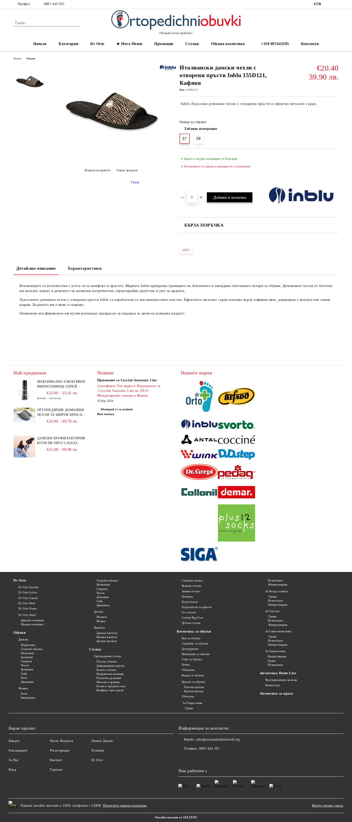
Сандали (26, 661)
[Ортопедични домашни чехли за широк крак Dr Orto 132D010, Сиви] (24, 421)
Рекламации (18, 750)
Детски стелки (191, 623)
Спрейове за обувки (195, 643)
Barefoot (99, 627)
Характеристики (85, 268)
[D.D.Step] (236, 455)
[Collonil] (199, 493)
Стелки (95, 649)
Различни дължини (109, 678)
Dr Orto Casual (28, 598)
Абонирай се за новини (116, 409)
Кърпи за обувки (193, 675)
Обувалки (188, 670)
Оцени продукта (127, 170)
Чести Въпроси (61, 741)
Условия (97, 750)
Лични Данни (102, 741)
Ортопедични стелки (107, 656)
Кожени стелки (191, 586)
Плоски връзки (194, 687)
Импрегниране (278, 584)
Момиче (102, 617)
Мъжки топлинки (32, 624)
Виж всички (105, 414)
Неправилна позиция (110, 674)
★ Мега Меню (129, 44)
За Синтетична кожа (278, 631)
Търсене (56, 769)
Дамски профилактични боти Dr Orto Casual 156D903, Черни (61, 440)
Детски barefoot (107, 641)
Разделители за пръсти (196, 607)
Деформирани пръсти (111, 666)
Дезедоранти (190, 649)
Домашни (27, 669)
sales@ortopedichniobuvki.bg (218, 739)
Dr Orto (19, 580)
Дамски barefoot (107, 633)
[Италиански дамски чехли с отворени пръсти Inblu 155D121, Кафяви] (111, 158)
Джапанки (27, 682)
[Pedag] (236, 472)
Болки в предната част (111, 686)
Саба (24, 673)
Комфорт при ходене (110, 690)
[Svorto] (236, 425)
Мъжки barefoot (107, 637)
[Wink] (199, 455)
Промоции (163, 44)
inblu (186, 250)
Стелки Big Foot (192, 617)
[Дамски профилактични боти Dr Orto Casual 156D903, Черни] (24, 456)
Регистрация (59, 750)
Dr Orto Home (27, 608)
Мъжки (23, 688)
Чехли (25, 665)
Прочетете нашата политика (125, 805)
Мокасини (27, 653)
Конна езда (272, 685)
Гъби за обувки (192, 659)
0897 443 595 (54, 4)
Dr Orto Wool (27, 615)
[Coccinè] (236, 440)
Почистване (275, 580)
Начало (40, 44)
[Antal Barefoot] (199, 440)
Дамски (23, 639)
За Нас (14, 760)
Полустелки (189, 602)
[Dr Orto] (199, 397)
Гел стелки (189, 612)
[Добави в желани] (335, 170)
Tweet (135, 182)
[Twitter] (336, 4)
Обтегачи (188, 696)
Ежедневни (28, 697)
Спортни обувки (31, 649)
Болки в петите (106, 670)
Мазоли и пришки (108, 682)
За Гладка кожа (192, 703)
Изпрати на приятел (98, 170)
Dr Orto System (28, 587)
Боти (24, 677)
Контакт (56, 760)
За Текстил (272, 611)
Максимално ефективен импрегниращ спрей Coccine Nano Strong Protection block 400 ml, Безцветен (61, 384)
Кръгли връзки (194, 691)
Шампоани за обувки (196, 654)
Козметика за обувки (194, 631)
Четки (185, 664)
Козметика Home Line (278, 673)
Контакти (310, 44)
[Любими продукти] (326, 22)
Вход (12, 769)
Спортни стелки (192, 580)
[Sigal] (199, 555)
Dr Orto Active (27, 592)
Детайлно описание (36, 268)
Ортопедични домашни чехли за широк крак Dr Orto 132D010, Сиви (60, 412)
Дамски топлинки (32, 620)
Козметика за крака (276, 693)
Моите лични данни (327, 805)
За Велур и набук (276, 591)
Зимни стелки (190, 591)
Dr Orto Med (26, 603)
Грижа (188, 708)
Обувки (30, 58)
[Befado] (236, 397)
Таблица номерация (200, 129)
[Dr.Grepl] (199, 472)
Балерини (27, 657)
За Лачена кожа (275, 651)
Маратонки (28, 645)
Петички (187, 596)
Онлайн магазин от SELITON (176, 817)
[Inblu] (199, 425)
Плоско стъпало (107, 661)
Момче (101, 621)
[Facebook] (328, 4)
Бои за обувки (191, 638)
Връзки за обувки (193, 682)
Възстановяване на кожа (281, 680)
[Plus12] (236, 523)
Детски (98, 611)
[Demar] (236, 493)
